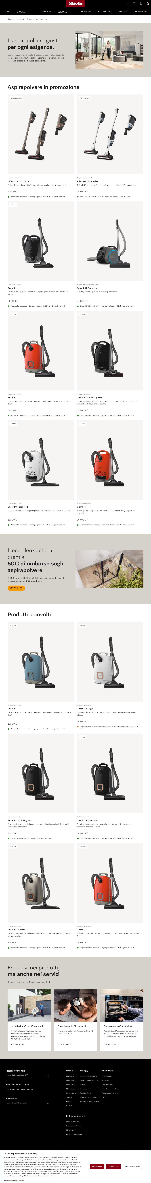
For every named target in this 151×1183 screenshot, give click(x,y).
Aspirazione (46, 11)
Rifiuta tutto (113, 1166)
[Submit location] (47, 1076)
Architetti (123, 11)
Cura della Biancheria (22, 12)
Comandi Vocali (107, 1085)
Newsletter (11, 1098)
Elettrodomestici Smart (110, 1093)
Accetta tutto (97, 1166)
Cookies (21, 1180)
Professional (141, 11)
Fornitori (69, 1102)
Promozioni (86, 11)
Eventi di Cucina (86, 1093)
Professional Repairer (74, 1126)
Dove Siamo (70, 1080)
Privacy (15, 1180)
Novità (82, 1085)
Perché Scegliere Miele (88, 1076)
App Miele (105, 1080)
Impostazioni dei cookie (132, 1166)
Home (10, 19)
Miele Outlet (71, 1089)
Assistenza (108, 11)
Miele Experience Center (89, 1080)
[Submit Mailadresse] (47, 1103)
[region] (75, 1020)
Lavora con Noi (71, 1093)
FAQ (103, 1097)
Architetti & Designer (74, 1134)
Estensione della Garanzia (89, 1102)
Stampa (69, 1097)
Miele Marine (71, 1130)
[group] (41, 146)
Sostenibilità (70, 1085)
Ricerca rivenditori (15, 1071)
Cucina (7, 11)
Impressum (8, 1180)
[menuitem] (8, 11)
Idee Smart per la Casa (110, 1089)
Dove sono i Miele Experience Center (20, 1089)
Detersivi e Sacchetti (63, 12)
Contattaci (70, 1106)
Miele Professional (73, 1122)
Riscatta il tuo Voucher (88, 1097)
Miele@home (107, 1076)
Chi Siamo (70, 1076)
